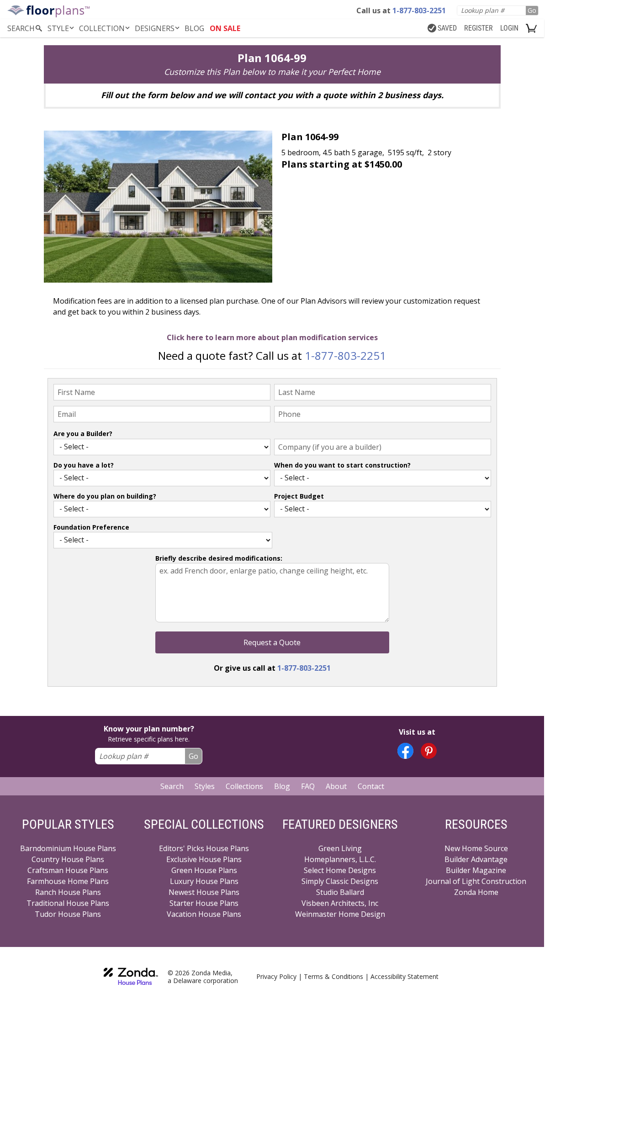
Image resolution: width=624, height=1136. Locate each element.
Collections (244, 786)
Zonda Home (476, 892)
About (336, 786)
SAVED (447, 28)
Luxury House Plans (204, 881)
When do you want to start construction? (342, 465)
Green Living (340, 848)
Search (172, 786)
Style (58, 28)
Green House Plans (204, 870)
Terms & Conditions (333, 976)
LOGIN (509, 28)
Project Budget (299, 496)
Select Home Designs (340, 870)
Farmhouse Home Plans (68, 881)
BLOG (194, 28)
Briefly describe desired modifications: (218, 558)
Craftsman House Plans (67, 870)
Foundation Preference (91, 527)
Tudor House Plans (68, 914)
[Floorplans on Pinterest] (428, 751)
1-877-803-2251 (345, 355)
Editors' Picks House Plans (204, 848)
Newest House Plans (204, 892)
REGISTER (478, 28)
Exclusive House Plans (204, 859)
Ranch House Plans (68, 892)
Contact (371, 786)
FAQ (308, 786)
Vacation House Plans (204, 914)
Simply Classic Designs (339, 881)
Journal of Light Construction (476, 881)
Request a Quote (272, 642)
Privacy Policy (276, 976)
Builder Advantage (476, 859)
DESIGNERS (155, 28)
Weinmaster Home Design (340, 914)
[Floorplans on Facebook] (405, 751)
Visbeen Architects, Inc (339, 903)
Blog (282, 786)
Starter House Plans (203, 903)
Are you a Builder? (82, 433)
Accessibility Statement (404, 976)
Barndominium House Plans (68, 848)
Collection (102, 28)
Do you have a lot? (83, 465)
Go (532, 10)
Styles (205, 786)
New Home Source (476, 848)
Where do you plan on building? (104, 496)
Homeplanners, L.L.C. (340, 859)
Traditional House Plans (67, 903)
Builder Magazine (476, 870)
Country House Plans (68, 859)
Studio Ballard (340, 892)
